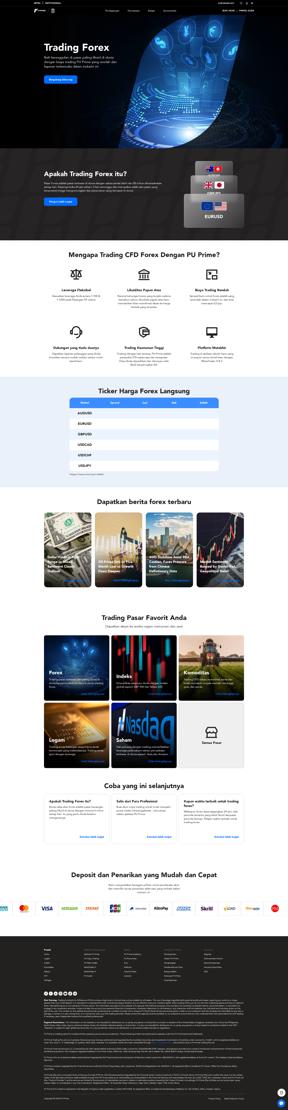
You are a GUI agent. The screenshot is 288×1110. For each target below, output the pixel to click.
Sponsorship (169, 10)
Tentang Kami (170, 954)
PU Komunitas (130, 958)
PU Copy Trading (91, 958)
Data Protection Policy (234, 1098)
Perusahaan (134, 10)
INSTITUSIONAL (53, 3)
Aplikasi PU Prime (92, 954)
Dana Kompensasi (212, 963)
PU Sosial (88, 976)
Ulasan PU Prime (171, 958)
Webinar (128, 967)
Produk (47, 950)
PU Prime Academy (132, 954)
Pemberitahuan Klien (173, 967)
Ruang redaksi (170, 971)
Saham (47, 971)
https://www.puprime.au (162, 1042)
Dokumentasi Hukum (213, 958)
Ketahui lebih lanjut (92, 837)
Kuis (126, 963)
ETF (46, 976)
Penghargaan (170, 963)
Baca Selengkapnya (76, 580)
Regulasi (208, 954)
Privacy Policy (214, 1098)
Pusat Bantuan (170, 980)
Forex (46, 954)
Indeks (47, 963)
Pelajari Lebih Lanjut (60, 201)
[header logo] (44, 11)
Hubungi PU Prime (172, 976)
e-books (127, 976)
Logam (47, 958)
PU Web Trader (90, 963)
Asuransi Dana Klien (213, 967)
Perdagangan (112, 10)
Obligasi (47, 980)
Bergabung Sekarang (60, 79)
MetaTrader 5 (90, 967)
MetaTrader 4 (90, 971)
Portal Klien (246, 11)
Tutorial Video (130, 971)
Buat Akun (228, 11)
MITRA (37, 3)
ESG (206, 971)
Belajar (151, 10)
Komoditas (49, 967)
